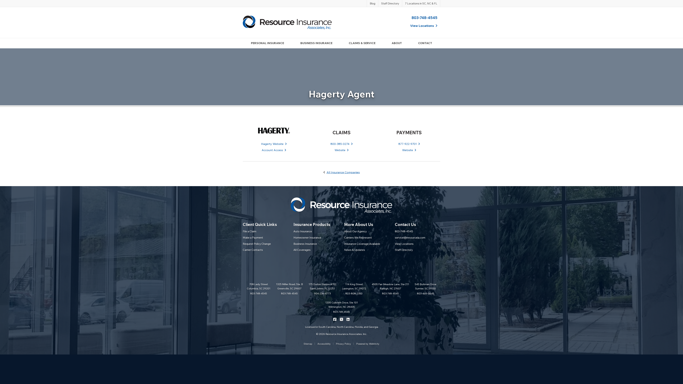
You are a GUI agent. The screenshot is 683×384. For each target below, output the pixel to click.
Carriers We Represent (358, 237)
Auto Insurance (302, 231)
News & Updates (354, 250)
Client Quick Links (260, 224)
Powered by (367, 343)
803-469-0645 (425, 293)
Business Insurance (305, 244)
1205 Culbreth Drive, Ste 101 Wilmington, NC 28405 (341, 304)
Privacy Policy (343, 343)
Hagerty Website (272, 144)
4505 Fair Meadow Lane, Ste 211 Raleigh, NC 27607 (390, 286)
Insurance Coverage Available (362, 244)
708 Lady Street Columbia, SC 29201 (258, 286)
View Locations (404, 244)
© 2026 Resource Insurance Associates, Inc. (341, 334)
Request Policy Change (257, 244)
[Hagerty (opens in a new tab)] (274, 131)
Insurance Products (311, 224)
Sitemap (308, 343)
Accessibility (324, 343)
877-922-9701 (407, 144)
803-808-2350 (353, 293)
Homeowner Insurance (307, 237)
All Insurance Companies (343, 172)
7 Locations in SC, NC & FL (421, 3)
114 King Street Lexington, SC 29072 (354, 286)
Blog (372, 3)
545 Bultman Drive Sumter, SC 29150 (425, 286)
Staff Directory (390, 3)
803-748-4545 (424, 17)
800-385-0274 (340, 144)
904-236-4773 (322, 293)
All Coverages (302, 250)
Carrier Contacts (253, 250)
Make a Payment (253, 237)
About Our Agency (355, 231)
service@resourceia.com (410, 237)
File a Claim (249, 231)
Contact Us (405, 224)
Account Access (272, 150)
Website (340, 150)
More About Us (358, 224)
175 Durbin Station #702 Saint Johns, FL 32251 (322, 286)
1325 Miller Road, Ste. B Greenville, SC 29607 (289, 286)
